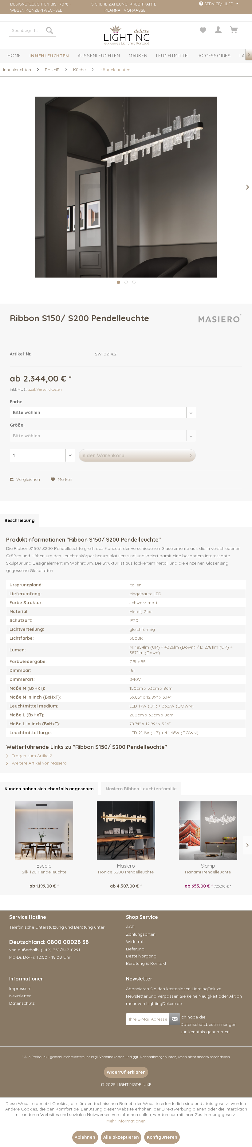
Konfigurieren (162, 1137)
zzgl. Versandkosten (45, 389)
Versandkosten (111, 1056)
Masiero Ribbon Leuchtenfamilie (141, 789)
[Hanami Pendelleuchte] (208, 830)
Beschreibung (20, 520)
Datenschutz (22, 1003)
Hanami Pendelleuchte (208, 872)
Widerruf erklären (126, 1072)
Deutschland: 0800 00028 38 (49, 942)
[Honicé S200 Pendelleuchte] (126, 830)
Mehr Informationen (126, 1121)
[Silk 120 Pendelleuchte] (44, 830)
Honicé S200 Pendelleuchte (126, 872)
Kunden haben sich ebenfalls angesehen (49, 789)
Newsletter (20, 996)
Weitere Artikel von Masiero (38, 763)
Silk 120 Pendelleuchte (44, 872)
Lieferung (135, 949)
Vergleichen (27, 479)
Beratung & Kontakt (146, 963)
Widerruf (135, 941)
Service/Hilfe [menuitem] (218, 3)
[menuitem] (32, 30)
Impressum (20, 988)
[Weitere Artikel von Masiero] (219, 324)
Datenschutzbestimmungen (208, 1024)
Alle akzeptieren (121, 1137)
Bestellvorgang (141, 956)
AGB (130, 927)
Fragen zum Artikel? (31, 755)
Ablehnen (85, 1137)
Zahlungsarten (141, 934)
